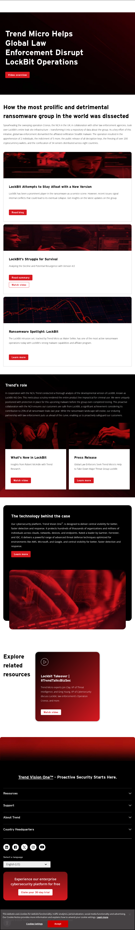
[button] (27, 864)
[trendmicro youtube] (42, 847)
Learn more (17, 356)
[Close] (129, 914)
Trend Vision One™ (35, 777)
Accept (57, 923)
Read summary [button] (21, 277)
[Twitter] (24, 847)
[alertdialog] (67, 919)
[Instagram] (33, 847)
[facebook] (15, 847)
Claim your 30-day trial (34, 891)
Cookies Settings (34, 923)
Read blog (18, 212)
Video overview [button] (17, 75)
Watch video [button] (19, 284)
